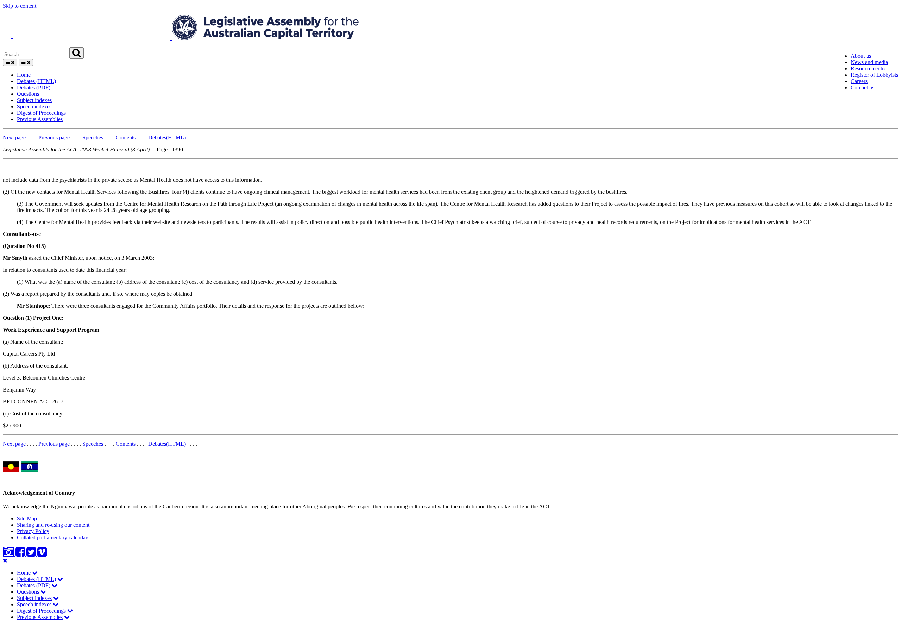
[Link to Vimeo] (42, 554)
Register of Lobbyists (874, 75)
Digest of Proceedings (41, 113)
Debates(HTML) (167, 137)
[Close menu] (5, 561)
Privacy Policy (33, 531)
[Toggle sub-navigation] (35, 573)
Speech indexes (34, 106)
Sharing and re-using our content (53, 525)
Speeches (92, 137)
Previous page (54, 137)
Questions (28, 94)
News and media (869, 62)
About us (861, 56)
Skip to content (19, 6)
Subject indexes (34, 100)
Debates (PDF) (33, 87)
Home (24, 75)
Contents (126, 137)
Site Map (27, 518)
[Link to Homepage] (450, 28)
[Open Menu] (10, 62)
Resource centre (868, 68)
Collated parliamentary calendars (53, 537)
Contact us (862, 87)
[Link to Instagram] (9, 554)
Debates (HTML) (36, 81)
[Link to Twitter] (31, 554)
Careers (859, 81)
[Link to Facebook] (20, 554)
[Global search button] (76, 53)
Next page (14, 137)
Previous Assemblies (40, 119)
